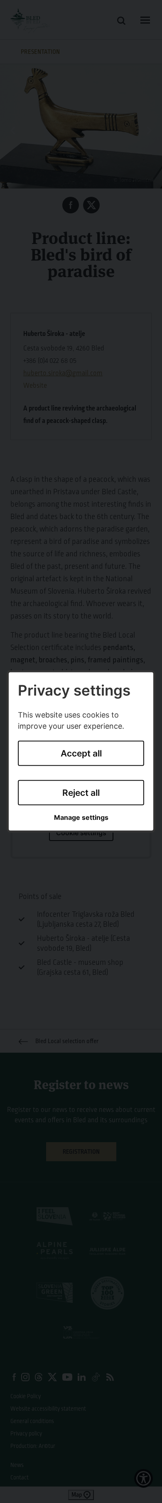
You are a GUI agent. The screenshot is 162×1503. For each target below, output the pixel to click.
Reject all (81, 792)
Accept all (81, 753)
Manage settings (81, 818)
